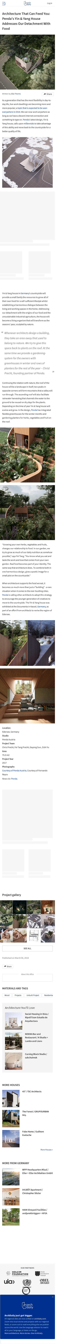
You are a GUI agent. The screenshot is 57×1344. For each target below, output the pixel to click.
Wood (7, 995)
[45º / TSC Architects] (11, 1098)
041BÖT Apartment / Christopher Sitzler (32, 1191)
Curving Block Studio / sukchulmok (36, 1056)
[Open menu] (4, 3)
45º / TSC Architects (31, 1091)
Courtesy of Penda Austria (14, 770)
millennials (29, 123)
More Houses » (47, 1150)
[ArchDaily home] (27, 3)
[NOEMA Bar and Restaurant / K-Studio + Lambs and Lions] (13, 1041)
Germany (25, 293)
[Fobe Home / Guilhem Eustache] (11, 1138)
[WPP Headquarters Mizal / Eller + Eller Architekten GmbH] (11, 1176)
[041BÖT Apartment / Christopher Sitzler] (11, 1196)
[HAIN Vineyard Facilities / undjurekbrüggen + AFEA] (11, 1217)
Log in (49, 3)
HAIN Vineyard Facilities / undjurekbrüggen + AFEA (34, 1211)
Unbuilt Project (33, 995)
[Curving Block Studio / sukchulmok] (13, 1061)
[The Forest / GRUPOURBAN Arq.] (11, 1118)
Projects (18, 995)
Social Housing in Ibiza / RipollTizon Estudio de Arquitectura (37, 1017)
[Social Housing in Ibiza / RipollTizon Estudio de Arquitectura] (13, 1021)
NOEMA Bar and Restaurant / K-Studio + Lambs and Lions (36, 1037)
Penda (26, 119)
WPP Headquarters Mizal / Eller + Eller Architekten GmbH (37, 1171)
